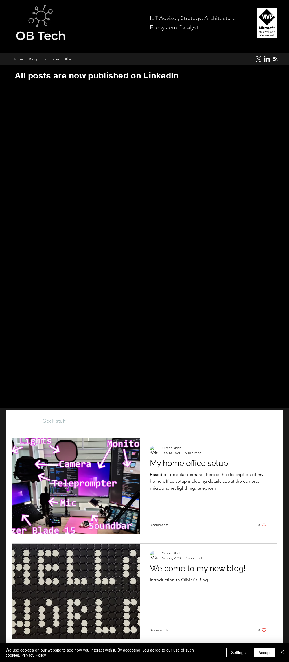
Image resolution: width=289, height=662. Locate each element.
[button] (270, 422)
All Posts (21, 421)
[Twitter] (258, 59)
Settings (238, 652)
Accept (265, 652)
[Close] (282, 652)
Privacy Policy (33, 655)
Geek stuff (53, 421)
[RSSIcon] (275, 59)
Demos (85, 421)
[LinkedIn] (267, 59)
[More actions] (265, 450)
